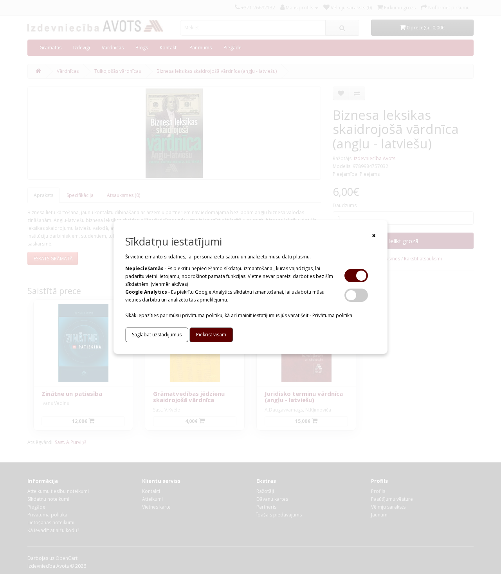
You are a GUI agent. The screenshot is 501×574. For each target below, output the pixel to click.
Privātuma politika (332, 315)
